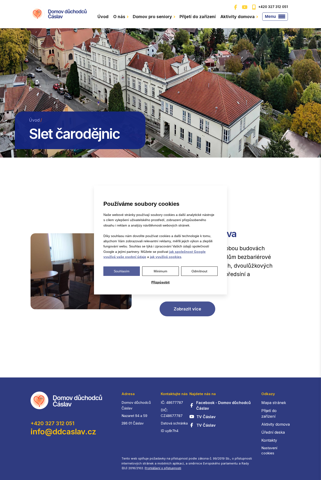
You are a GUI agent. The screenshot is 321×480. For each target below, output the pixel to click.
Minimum (160, 271)
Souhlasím (121, 271)
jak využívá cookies (165, 257)
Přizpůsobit (160, 282)
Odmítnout (199, 271)
